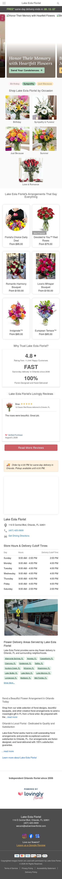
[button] (55, 872)
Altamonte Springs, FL (14, 658)
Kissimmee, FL (44, 668)
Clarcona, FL (10, 663)
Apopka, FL (32, 658)
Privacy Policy (27, 868)
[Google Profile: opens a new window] (38, 836)
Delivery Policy (31, 872)
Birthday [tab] (15, 83)
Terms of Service (11, 868)
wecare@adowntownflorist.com (31, 825)
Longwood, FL (11, 678)
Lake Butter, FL (11, 673)
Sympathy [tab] (28, 83)
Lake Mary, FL (27, 673)
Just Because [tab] (45, 83)
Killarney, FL (29, 668)
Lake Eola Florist (31, 3)
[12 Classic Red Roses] (9, 407)
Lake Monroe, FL (43, 673)
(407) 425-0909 (16, 530)
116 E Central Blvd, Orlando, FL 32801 (31, 819)
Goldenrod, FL (25, 663)
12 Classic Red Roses (23, 407)
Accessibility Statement (46, 868)
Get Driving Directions (19, 535)
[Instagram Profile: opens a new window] (24, 836)
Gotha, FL (39, 663)
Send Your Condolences (25, 70)
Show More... (9, 682)
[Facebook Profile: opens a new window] (31, 836)
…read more (11, 716)
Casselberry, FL (46, 658)
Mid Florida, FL (40, 678)
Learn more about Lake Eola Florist (19, 757)
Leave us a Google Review (31, 845)
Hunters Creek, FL (12, 668)
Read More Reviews (31, 447)
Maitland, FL (25, 678)
